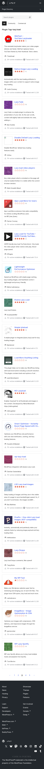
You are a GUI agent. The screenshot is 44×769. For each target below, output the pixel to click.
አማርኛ (9, 741)
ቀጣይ (34, 675)
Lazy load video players (24, 168)
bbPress (6, 728)
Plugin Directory (7, 9)
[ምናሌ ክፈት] (40, 3)
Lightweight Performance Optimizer (24, 268)
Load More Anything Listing (26, 358)
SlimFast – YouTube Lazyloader (23, 37)
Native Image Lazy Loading (26, 69)
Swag (26, 715)
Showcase (27, 687)
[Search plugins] (30, 17)
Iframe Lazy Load (21, 300)
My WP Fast (19, 578)
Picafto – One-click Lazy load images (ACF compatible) (27, 518)
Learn (4, 704)
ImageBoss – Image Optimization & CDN (23, 612)
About (4, 687)
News (4, 690)
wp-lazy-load (20, 457)
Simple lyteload (21, 327)
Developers (6, 711)
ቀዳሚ (9, 675)
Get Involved (28, 704)
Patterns (26, 697)
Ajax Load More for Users (25, 201)
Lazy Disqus (19, 550)
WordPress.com (9, 721)
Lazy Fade (18, 102)
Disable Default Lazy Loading (27, 138)
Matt (5, 725)
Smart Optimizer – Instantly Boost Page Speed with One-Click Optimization (27, 425)
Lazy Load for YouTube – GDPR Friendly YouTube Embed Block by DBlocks (25, 235)
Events (25, 708)
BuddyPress (7, 732)
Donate (27, 711)
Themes (26, 690)
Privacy (5, 697)
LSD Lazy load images (24, 484)
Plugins (25, 694)
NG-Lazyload (20, 391)
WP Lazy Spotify (21, 644)
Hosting (5, 694)
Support (5, 708)
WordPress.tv (8, 715)
